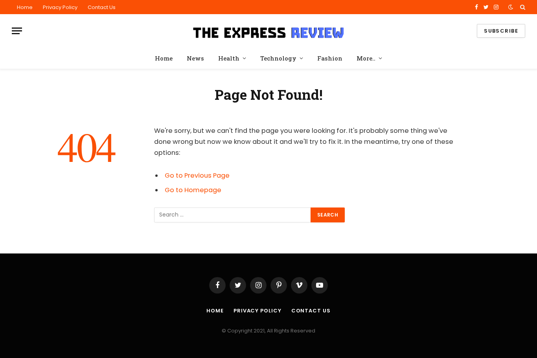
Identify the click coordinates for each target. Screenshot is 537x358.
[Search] (522, 7)
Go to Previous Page (197, 175)
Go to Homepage (193, 190)
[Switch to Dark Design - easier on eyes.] (510, 7)
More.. (366, 58)
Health (228, 58)
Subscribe (501, 31)
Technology (278, 58)
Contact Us (102, 7)
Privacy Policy (60, 7)
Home (25, 7)
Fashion (329, 58)
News (195, 58)
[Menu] (17, 31)
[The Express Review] (268, 31)
